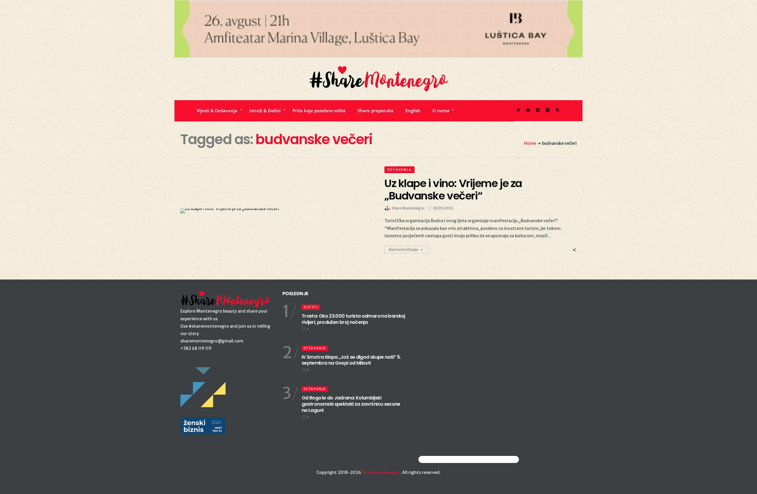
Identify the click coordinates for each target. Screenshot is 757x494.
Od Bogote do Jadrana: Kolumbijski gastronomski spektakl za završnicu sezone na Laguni (351, 404)
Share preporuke (376, 110)
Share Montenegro (381, 472)
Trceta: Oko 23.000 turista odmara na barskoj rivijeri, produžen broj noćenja (353, 319)
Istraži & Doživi (265, 110)
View (273, 211)
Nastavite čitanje (403, 249)
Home (530, 143)
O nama (440, 110)
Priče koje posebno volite (319, 110)
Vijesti (311, 307)
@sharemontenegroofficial (444, 459)
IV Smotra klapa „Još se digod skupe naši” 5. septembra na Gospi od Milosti (351, 360)
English (412, 110)
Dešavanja (399, 170)
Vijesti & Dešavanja (217, 110)
